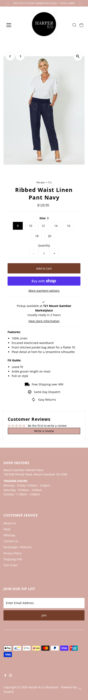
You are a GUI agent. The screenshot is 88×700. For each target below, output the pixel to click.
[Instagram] (10, 676)
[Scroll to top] (80, 689)
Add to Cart (44, 268)
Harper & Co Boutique (43, 687)
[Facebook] (5, 676)
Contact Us (10, 541)
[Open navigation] (13, 25)
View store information (44, 321)
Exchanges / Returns (17, 547)
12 (43, 226)
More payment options (44, 291)
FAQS (7, 529)
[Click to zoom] (77, 56)
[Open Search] (74, 25)
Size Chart (10, 565)
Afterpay (9, 535)
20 (49, 236)
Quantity (44, 245)
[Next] (20, 56)
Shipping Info (12, 559)
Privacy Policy (12, 553)
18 (36, 236)
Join (44, 615)
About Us (9, 523)
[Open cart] (81, 25)
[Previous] (10, 56)
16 (68, 226)
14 (56, 226)
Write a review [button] (44, 431)
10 (30, 226)
